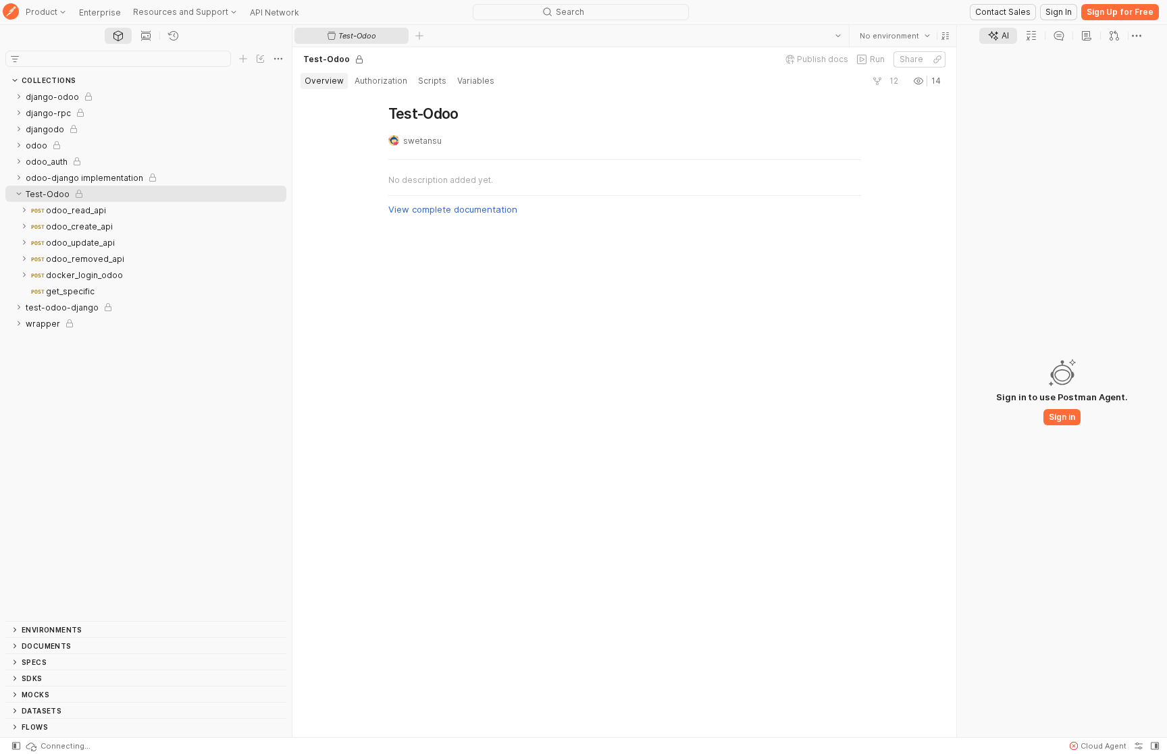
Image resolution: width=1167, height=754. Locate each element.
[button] (945, 35)
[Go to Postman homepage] (11, 12)
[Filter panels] (15, 58)
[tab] (118, 36)
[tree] (145, 354)
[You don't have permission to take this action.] (419, 36)
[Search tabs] (837, 36)
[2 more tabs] (1137, 36)
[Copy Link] (937, 59)
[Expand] (19, 96)
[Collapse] (19, 193)
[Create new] (243, 59)
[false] (876, 81)
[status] (57, 746)
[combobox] (894, 35)
